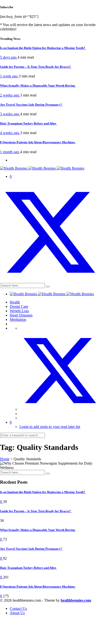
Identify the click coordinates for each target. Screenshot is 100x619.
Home (4, 459)
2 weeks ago (10, 95)
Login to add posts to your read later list (49, 427)
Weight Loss (19, 311)
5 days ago (8, 57)
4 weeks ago (10, 133)
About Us (17, 613)
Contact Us (18, 608)
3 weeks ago (10, 114)
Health (15, 302)
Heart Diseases (21, 315)
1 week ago (9, 76)
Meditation (18, 319)
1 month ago (10, 152)
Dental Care (19, 306)
